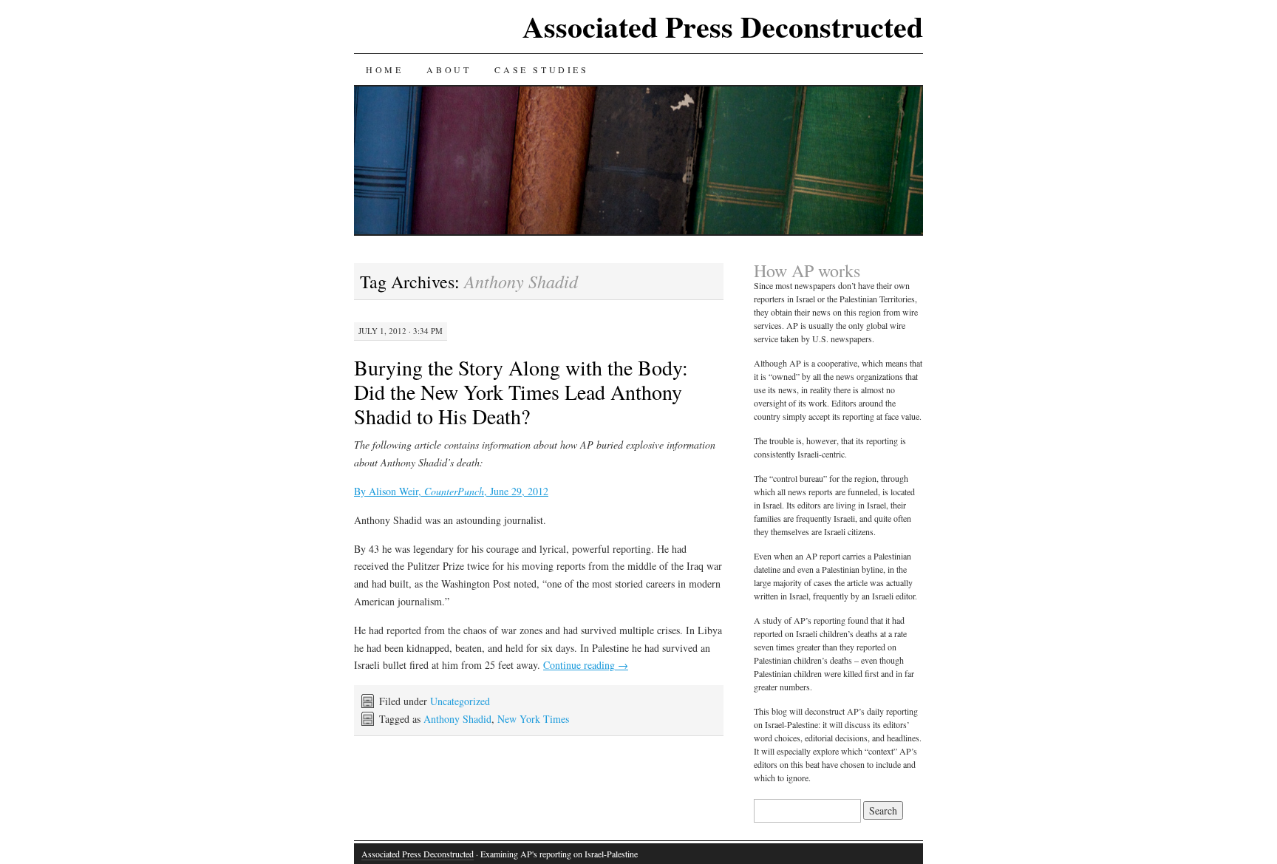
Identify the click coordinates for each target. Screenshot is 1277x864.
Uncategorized (460, 701)
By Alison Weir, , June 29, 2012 (451, 491)
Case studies (541, 69)
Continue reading (585, 665)
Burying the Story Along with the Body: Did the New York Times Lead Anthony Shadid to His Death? (521, 391)
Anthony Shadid (457, 719)
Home (384, 69)
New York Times (533, 719)
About (448, 69)
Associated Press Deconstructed (722, 26)
